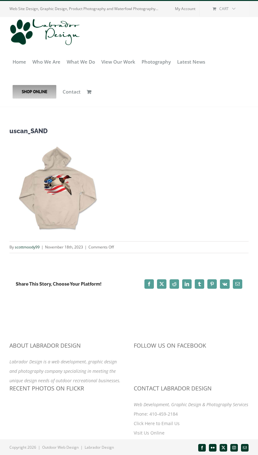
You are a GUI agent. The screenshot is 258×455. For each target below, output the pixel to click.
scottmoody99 (27, 247)
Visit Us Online (149, 433)
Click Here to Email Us (157, 423)
